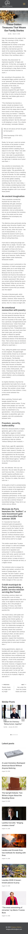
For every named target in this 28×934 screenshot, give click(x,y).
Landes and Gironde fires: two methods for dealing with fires (14, 852)
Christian (14, 21)
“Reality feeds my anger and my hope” (6, 688)
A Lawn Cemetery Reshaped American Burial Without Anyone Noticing (13, 765)
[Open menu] (24, 4)
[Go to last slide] (5, 719)
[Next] (23, 719)
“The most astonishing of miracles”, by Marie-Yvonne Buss (13, 910)
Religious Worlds (16, 927)
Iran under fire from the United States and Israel (21, 688)
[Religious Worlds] (7, 4)
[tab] (10, 734)
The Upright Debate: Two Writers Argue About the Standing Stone (12, 795)
